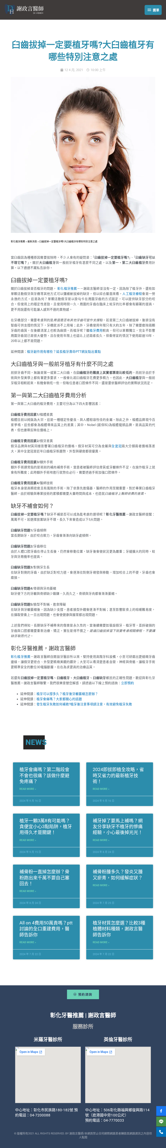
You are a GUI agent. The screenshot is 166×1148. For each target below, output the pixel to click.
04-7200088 (40, 1115)
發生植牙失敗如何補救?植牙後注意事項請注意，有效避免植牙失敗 (84, 704)
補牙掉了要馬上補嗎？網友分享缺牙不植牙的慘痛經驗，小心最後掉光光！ (118, 826)
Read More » (27, 788)
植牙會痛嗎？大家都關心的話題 (59, 699)
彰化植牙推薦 (67, 289)
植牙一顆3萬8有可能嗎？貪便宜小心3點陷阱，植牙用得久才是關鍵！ (45, 826)
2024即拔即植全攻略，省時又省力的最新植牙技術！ (118, 775)
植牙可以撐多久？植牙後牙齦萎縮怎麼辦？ (67, 694)
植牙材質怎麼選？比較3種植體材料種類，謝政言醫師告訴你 (119, 928)
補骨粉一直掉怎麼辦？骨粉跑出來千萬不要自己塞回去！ (44, 877)
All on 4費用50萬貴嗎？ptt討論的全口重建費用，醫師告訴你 (46, 928)
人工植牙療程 (132, 294)
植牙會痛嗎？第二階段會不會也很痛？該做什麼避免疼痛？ (44, 775)
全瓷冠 (117, 446)
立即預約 (127, 683)
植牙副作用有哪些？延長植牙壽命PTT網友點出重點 (64, 352)
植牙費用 (96, 330)
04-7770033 (114, 1120)
